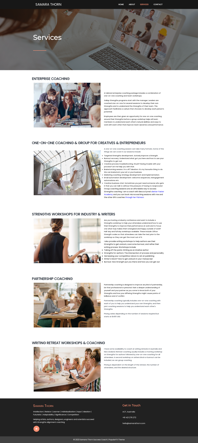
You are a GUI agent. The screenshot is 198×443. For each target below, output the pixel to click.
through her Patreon (134, 197)
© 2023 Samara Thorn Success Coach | (91, 439)
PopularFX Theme (117, 439)
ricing (107, 313)
